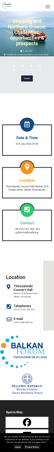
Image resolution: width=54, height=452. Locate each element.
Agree (18, 447)
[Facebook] (27, 422)
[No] (50, 442)
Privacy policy (32, 447)
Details (27, 78)
